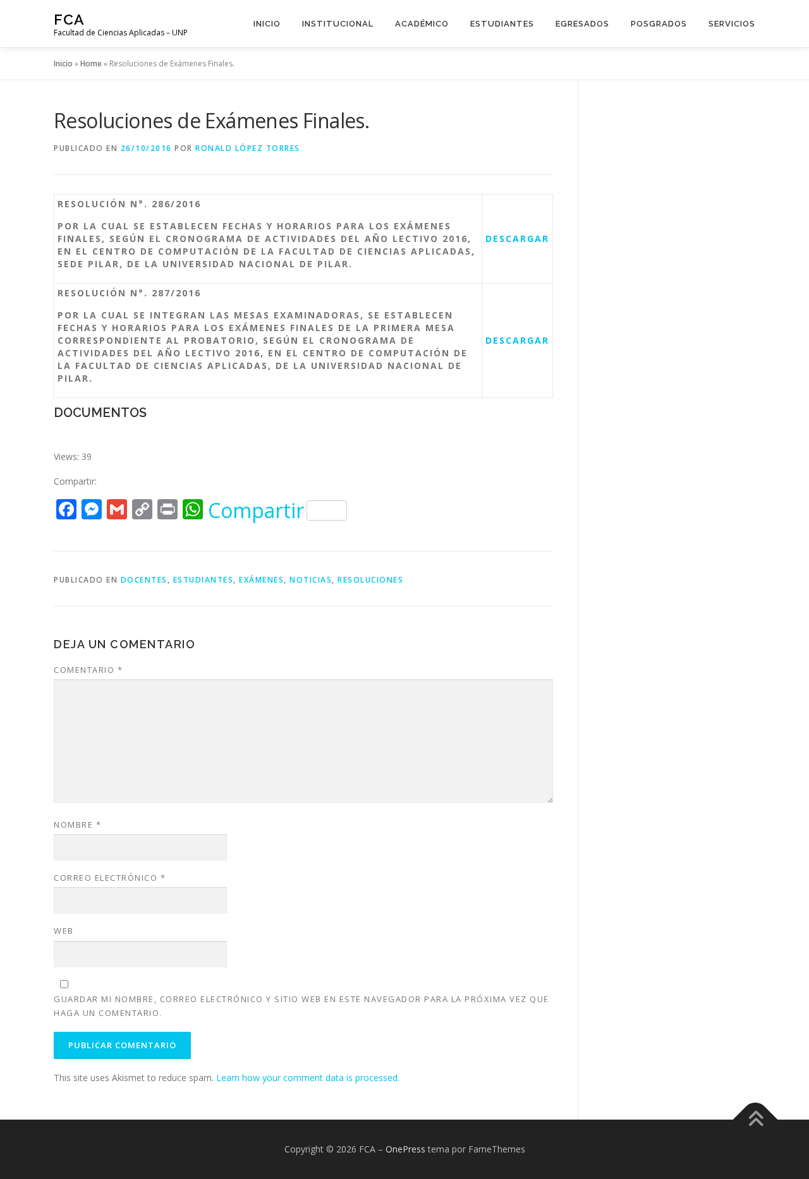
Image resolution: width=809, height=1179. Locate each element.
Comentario (88, 669)
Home (91, 63)
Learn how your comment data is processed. (307, 1078)
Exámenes (261, 579)
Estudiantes (502, 23)
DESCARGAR (517, 239)
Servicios (732, 23)
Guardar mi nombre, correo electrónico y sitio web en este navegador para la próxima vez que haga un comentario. (301, 1006)
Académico (422, 23)
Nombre (77, 824)
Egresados (582, 23)
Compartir (256, 510)
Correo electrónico (110, 877)
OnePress (405, 1149)
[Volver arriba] (755, 1119)
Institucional (338, 23)
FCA (69, 19)
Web (64, 930)
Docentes (144, 579)
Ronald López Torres (247, 148)
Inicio (267, 23)
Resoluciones (370, 579)
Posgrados (659, 23)
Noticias (310, 579)
